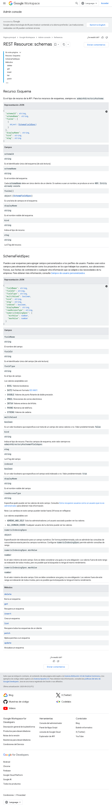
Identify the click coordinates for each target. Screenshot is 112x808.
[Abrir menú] (4, 3)
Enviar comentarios (96, 45)
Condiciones (8, 795)
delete (7, 594)
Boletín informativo (84, 727)
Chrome (6, 766)
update (7, 643)
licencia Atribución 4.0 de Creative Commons (82, 676)
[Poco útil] (107, 37)
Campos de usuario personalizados (68, 273)
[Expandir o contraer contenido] (20, 52)
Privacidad (20, 795)
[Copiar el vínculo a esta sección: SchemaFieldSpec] (32, 256)
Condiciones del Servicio (13, 744)
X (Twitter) (80, 732)
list (6, 623)
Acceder (105, 3)
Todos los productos (12, 784)
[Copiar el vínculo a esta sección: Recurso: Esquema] (33, 91)
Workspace (32, 3)
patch (7, 633)
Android (6, 762)
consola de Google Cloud (50, 732)
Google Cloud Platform (13, 775)
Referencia (58, 37)
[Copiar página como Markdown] (63, 44)
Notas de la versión (11, 735)
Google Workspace (27, 37)
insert (7, 613)
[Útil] (103, 37)
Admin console (12, 12)
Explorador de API (47, 736)
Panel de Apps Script (48, 727)
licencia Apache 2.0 (41, 679)
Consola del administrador (50, 723)
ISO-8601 (34, 390)
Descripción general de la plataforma (19, 727)
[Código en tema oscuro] (106, 111)
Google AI (7, 779)
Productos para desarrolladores (16, 731)
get (6, 604)
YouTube (80, 736)
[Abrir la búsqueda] (76, 3)
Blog (78, 723)
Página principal (9, 37)
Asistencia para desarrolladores (17, 740)
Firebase (7, 771)
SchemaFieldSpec (27, 124)
